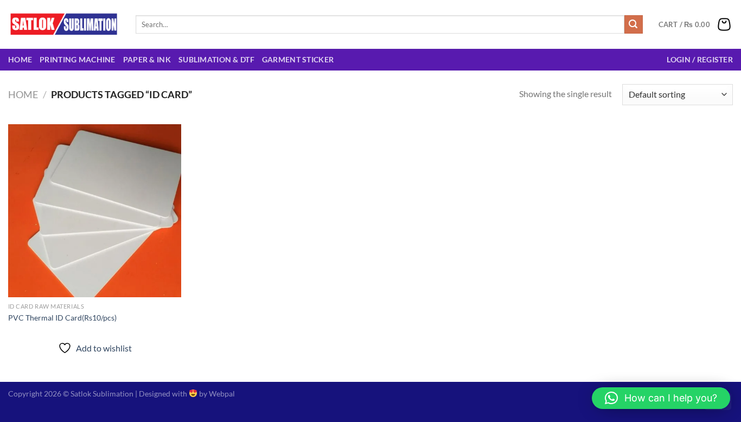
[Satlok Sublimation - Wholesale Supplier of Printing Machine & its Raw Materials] (63, 24)
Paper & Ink (147, 59)
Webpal (222, 393)
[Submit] (633, 24)
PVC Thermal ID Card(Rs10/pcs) (62, 317)
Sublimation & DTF (216, 59)
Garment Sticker (298, 59)
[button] (661, 398)
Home (20, 59)
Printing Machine (78, 59)
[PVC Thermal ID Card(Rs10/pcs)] (94, 210)
